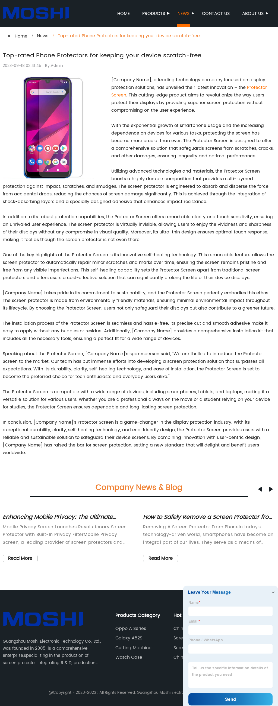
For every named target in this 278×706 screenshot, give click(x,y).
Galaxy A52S (128, 638)
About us (253, 13)
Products (153, 13)
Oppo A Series (130, 628)
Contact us (216, 13)
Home (123, 13)
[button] (260, 489)
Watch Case (128, 657)
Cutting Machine (133, 648)
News (183, 13)
